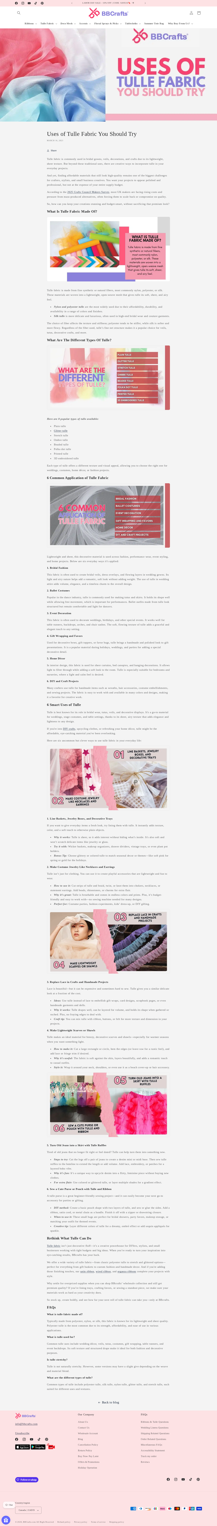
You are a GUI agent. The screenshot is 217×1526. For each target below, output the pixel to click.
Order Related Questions (153, 1439)
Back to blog (110, 1402)
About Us (83, 1422)
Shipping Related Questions (155, 1433)
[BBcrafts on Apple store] (22, 1448)
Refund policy (63, 1522)
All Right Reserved (45, 1522)
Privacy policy (80, 1522)
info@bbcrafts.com (26, 1424)
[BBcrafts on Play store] (38, 1448)
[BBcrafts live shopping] (50, 1448)
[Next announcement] (145, 3)
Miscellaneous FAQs (151, 1445)
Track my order (149, 1456)
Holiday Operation (87, 1467)
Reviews (145, 1462)
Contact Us (83, 1427)
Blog (80, 1439)
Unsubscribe (22, 1433)
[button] (19, 13)
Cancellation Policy (88, 1445)
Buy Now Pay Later (88, 1456)
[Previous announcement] (72, 3)
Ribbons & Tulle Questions (155, 1422)
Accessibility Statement (153, 1450)
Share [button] (54, 150)
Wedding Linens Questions (155, 1427)
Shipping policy (116, 1522)
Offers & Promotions (88, 1462)
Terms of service (98, 1522)
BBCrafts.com (29, 1522)
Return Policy (85, 1450)
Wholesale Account (88, 1433)
